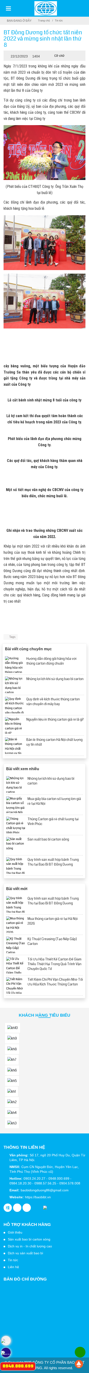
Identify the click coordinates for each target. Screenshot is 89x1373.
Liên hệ (13, 1267)
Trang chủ (44, 20)
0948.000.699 (18, 1366)
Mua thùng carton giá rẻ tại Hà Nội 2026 (53, 921)
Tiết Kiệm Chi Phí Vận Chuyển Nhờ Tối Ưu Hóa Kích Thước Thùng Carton (55, 982)
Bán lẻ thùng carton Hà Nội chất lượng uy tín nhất (54, 742)
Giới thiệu (15, 1232)
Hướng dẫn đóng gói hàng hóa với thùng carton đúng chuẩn (51, 661)
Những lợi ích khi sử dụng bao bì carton (55, 678)
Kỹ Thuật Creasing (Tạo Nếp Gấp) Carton (52, 941)
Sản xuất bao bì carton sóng (48, 839)
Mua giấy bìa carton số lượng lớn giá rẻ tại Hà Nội (54, 801)
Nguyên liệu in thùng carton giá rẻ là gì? (55, 719)
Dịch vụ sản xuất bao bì (25, 1253)
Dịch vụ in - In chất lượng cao (30, 1246)
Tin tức (59, 20)
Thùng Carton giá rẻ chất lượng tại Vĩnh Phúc (53, 821)
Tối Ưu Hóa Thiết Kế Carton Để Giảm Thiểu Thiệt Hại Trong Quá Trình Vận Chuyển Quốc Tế (54, 964)
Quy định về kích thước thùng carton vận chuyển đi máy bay (53, 701)
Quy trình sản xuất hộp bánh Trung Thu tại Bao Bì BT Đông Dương (53, 862)
